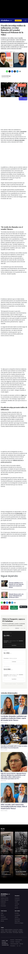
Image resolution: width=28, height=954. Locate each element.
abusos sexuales (20, 140)
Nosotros (12, 939)
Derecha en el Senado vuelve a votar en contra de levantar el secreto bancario (14, 746)
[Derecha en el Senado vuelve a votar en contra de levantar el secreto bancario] (14, 734)
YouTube (23, 607)
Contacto (3, 904)
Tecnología (15, 932)
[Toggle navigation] (25, 20)
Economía (15, 929)
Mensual (17, 628)
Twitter (16, 902)
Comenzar (14, 661)
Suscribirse (14, 645)
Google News (5, 607)
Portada (17, 913)
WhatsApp (14, 608)
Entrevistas (17, 919)
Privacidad (3, 906)
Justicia (2, 931)
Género (10, 931)
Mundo (2, 921)
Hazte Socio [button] (18, 20)
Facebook (17, 898)
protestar (23, 131)
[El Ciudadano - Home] (6, 20)
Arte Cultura (9, 932)
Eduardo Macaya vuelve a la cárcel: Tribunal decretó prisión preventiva (16, 595)
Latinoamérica (4, 919)
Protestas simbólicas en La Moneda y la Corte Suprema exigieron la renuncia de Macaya (16, 585)
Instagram (17, 900)
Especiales (14, 931)
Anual (23, 628)
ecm (14, 51)
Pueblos (20, 929)
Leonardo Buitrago (6, 76)
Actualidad (17, 915)
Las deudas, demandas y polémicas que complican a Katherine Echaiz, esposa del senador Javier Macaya (14, 718)
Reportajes (17, 921)
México (2, 915)
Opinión (16, 917)
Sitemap (21, 943)
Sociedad (20, 931)
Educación (3, 932)
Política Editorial (4, 900)
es (17, 945)
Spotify (16, 908)
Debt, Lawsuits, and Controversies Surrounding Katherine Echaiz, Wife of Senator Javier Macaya (14, 806)
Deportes (21, 932)
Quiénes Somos (4, 898)
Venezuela (3, 917)
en (19, 945)
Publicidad (3, 902)
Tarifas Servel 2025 (14, 943)
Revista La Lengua (19, 923)
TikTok (16, 906)
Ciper (22, 395)
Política (2, 929)
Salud (6, 931)
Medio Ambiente (9, 929)
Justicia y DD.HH (4, 51)
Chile (10, 51)
